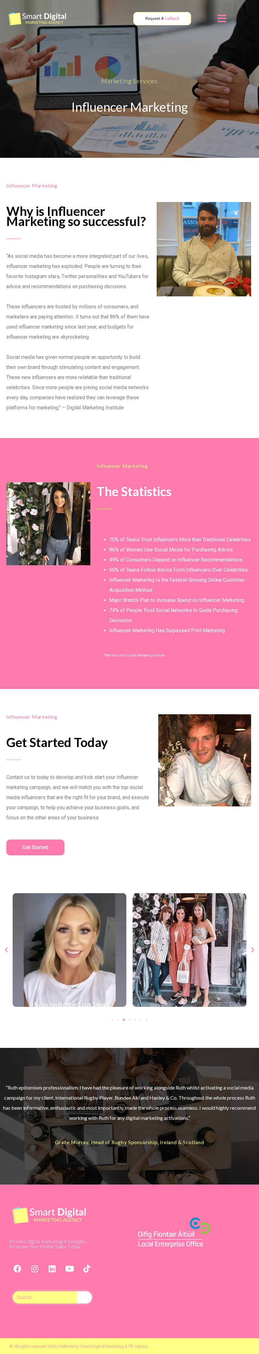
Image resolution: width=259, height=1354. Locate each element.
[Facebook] (17, 1268)
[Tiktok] (87, 1268)
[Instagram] (35, 1268)
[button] (112, 1020)
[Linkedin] (52, 1268)
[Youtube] (69, 1268)
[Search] (84, 1297)
